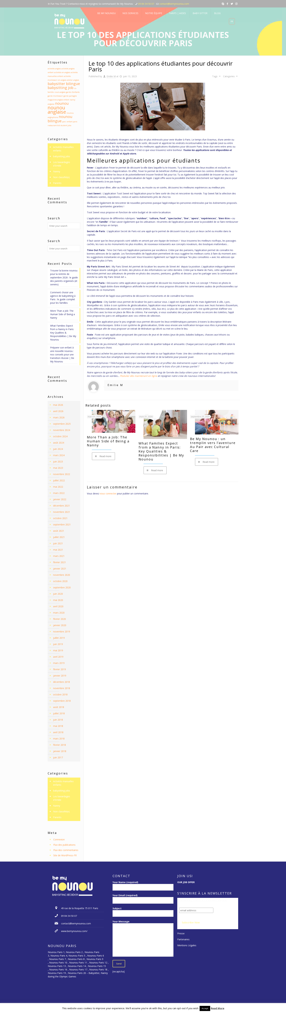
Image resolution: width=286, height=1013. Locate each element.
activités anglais (54, 68)
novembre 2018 (61, 688)
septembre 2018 (62, 700)
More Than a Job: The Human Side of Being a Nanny (108, 441)
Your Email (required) (125, 895)
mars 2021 (59, 556)
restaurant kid (54, 125)
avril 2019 (58, 656)
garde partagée (70, 96)
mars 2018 (59, 738)
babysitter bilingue (64, 83)
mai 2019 (58, 650)
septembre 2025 (62, 423)
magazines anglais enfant (58, 100)
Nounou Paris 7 (57, 959)
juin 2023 (58, 461)
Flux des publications (64, 844)
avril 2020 (58, 606)
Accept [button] (205, 1008)
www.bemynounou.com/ (74, 931)
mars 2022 (59, 493)
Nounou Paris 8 (76, 959)
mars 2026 (59, 417)
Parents (57, 183)
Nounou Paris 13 (57, 966)
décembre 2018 (61, 681)
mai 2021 (58, 549)
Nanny (56, 171)
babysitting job (60, 87)
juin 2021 (58, 543)
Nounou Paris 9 (95, 959)
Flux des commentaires (65, 850)
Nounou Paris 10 (57, 962)
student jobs (66, 125)
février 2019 (59, 669)
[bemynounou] (69, 21)
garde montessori (55, 96)
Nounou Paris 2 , (75, 952)
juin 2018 (58, 719)
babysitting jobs (61, 156)
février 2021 (59, 562)
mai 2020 (58, 600)
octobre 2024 (60, 436)
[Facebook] (227, 3)
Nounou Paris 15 (97, 966)
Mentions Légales (186, 945)
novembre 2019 (61, 631)
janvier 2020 (59, 625)
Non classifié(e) (61, 177)
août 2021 (58, 530)
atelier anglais (73, 80)
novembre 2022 (61, 474)
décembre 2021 (61, 505)
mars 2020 (59, 612)
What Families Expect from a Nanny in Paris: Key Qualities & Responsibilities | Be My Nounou (161, 451)
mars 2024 (59, 455)
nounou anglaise (57, 109)
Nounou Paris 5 (77, 955)
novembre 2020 (61, 574)
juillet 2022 (59, 480)
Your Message (121, 921)
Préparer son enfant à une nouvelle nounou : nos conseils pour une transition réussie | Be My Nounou (62, 354)
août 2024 (58, 442)
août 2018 (58, 707)
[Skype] (223, 3)
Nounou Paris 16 (58, 969)
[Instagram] (236, 3)
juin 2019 (58, 644)
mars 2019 (59, 663)
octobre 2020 (60, 581)
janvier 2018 (59, 751)
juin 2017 (58, 757)
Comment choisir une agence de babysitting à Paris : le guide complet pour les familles (62, 297)
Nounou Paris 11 (78, 962)
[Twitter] (232, 3)
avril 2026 (58, 411)
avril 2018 (58, 732)
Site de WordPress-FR (65, 855)
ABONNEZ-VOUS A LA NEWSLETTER (203, 901)
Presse (181, 933)
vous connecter (108, 493)
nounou (62, 103)
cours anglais (59, 92)
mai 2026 (58, 404)
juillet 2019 (59, 637)
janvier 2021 (59, 568)
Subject (117, 908)
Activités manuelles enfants (63, 148)
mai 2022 (58, 486)
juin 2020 (58, 593)
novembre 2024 (61, 430)
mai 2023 (58, 467)
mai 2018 (58, 726)
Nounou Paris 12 (98, 962)
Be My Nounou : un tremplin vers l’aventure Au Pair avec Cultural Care (213, 445)
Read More (217, 1008)
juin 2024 (58, 448)
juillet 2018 (59, 713)
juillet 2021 (59, 537)
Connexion (59, 839)
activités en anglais (62, 72)
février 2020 (59, 618)
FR (232, 21)
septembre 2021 (62, 524)
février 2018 (59, 744)
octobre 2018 (60, 694)
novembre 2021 (61, 511)
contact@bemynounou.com (174, 3)
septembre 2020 (62, 587)
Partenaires (183, 939)
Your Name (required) (125, 882)
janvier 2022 (59, 499)
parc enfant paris (69, 121)
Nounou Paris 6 (95, 955)
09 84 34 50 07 (146, 3)
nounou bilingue (60, 118)
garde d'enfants (72, 92)
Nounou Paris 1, (57, 952)
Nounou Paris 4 (58, 955)
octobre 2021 (60, 518)
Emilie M (111, 76)
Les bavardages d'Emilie (61, 164)
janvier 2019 (59, 675)
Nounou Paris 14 (77, 966)
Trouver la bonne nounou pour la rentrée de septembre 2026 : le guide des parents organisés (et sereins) (64, 277)
